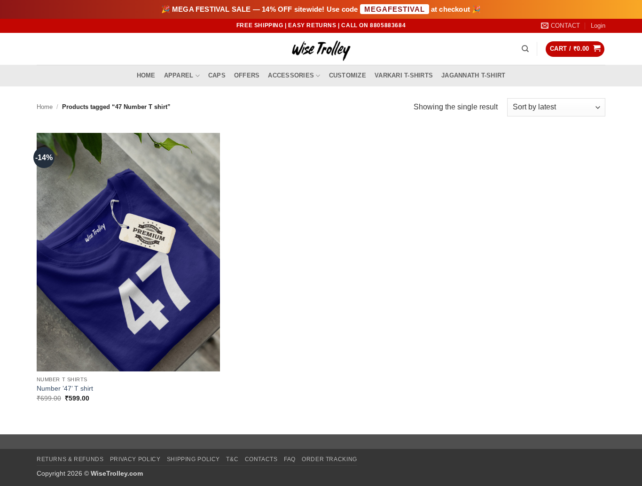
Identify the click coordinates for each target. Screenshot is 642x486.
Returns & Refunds (70, 459)
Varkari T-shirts (404, 75)
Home (146, 75)
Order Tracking (329, 459)
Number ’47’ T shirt (65, 388)
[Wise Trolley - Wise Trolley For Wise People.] (321, 49)
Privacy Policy (135, 459)
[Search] (525, 49)
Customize (347, 75)
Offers (247, 75)
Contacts (261, 459)
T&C (232, 459)
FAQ (290, 459)
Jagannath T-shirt (473, 75)
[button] (598, 26)
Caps (217, 75)
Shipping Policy (193, 459)
